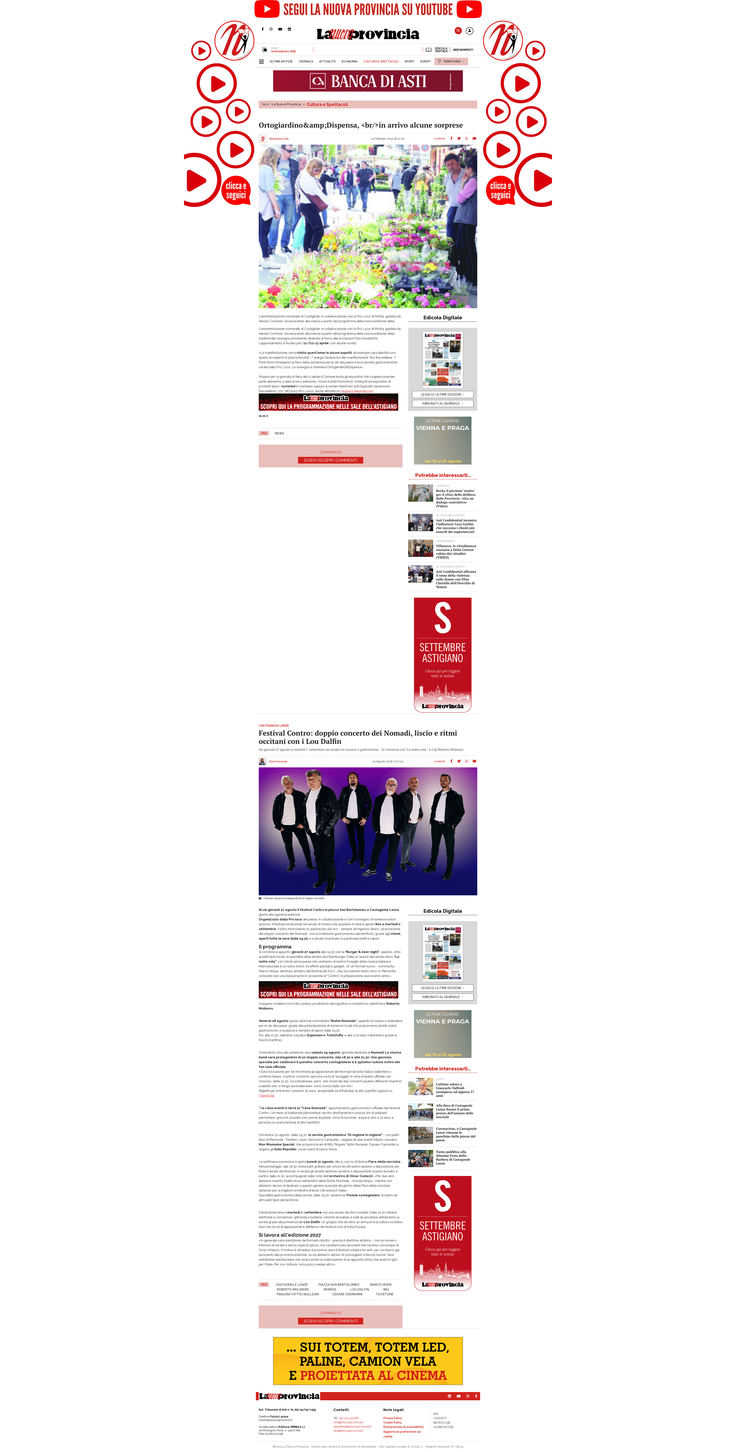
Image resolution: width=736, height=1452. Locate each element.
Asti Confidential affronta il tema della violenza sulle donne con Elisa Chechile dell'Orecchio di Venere (456, 579)
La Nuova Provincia (286, 104)
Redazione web (279, 138)
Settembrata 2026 (283, 51)
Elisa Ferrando (278, 761)
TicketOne (266, 1095)
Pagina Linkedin (292, 29)
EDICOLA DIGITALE (441, 50)
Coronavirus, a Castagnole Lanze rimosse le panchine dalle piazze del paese (456, 1134)
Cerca (458, 30)
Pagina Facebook (265, 29)
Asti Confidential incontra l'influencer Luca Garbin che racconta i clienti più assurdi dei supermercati (456, 526)
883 (386, 1289)
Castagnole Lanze (292, 1284)
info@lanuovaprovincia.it (348, 1422)
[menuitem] (281, 61)
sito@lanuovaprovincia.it (348, 1430)
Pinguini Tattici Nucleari (298, 1294)
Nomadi (330, 1289)
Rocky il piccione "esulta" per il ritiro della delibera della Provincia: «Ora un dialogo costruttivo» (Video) (456, 498)
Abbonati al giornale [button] (441, 403)
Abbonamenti (463, 49)
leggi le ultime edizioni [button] (441, 394)
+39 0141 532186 (348, 1418)
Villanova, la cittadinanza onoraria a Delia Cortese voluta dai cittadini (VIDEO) (456, 552)
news (279, 433)
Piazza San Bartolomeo (338, 1284)
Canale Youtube (283, 29)
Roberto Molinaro (293, 1289)
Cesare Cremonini (347, 1294)
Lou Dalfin (359, 1289)
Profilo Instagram (273, 29)
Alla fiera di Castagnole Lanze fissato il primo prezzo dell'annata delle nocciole (454, 1111)
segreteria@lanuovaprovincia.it (352, 1426)
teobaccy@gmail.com (357, 391)
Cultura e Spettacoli (327, 104)
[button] (469, 31)
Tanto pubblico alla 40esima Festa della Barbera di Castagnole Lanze (453, 1157)
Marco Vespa (381, 1284)
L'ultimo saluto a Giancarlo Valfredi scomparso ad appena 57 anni (455, 1090)
